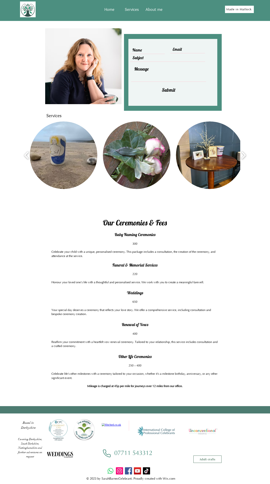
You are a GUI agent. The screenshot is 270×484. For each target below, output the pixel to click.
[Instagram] (119, 470)
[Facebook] (128, 470)
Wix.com (169, 478)
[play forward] (243, 155)
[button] (63, 155)
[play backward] (26, 155)
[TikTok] (146, 470)
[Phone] (107, 453)
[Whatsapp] (110, 470)
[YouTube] (137, 470)
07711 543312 (133, 453)
